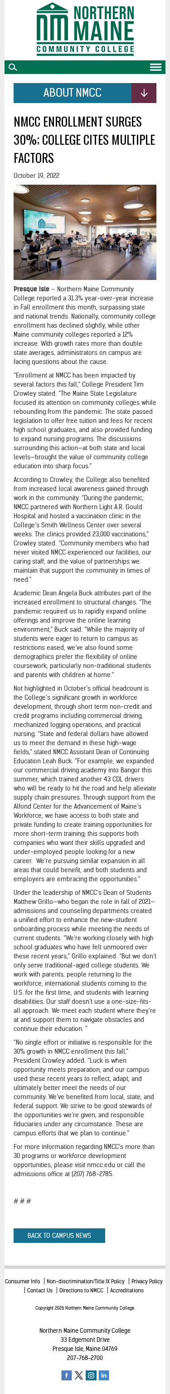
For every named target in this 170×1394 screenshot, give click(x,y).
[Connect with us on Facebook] (66, 1375)
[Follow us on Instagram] (91, 1375)
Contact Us (40, 1290)
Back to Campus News (59, 1236)
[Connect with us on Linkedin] (103, 1375)
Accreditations (127, 1290)
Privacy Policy (147, 1281)
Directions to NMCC (81, 1290)
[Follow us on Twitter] (79, 1375)
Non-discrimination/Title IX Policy (86, 1281)
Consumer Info (22, 1281)
